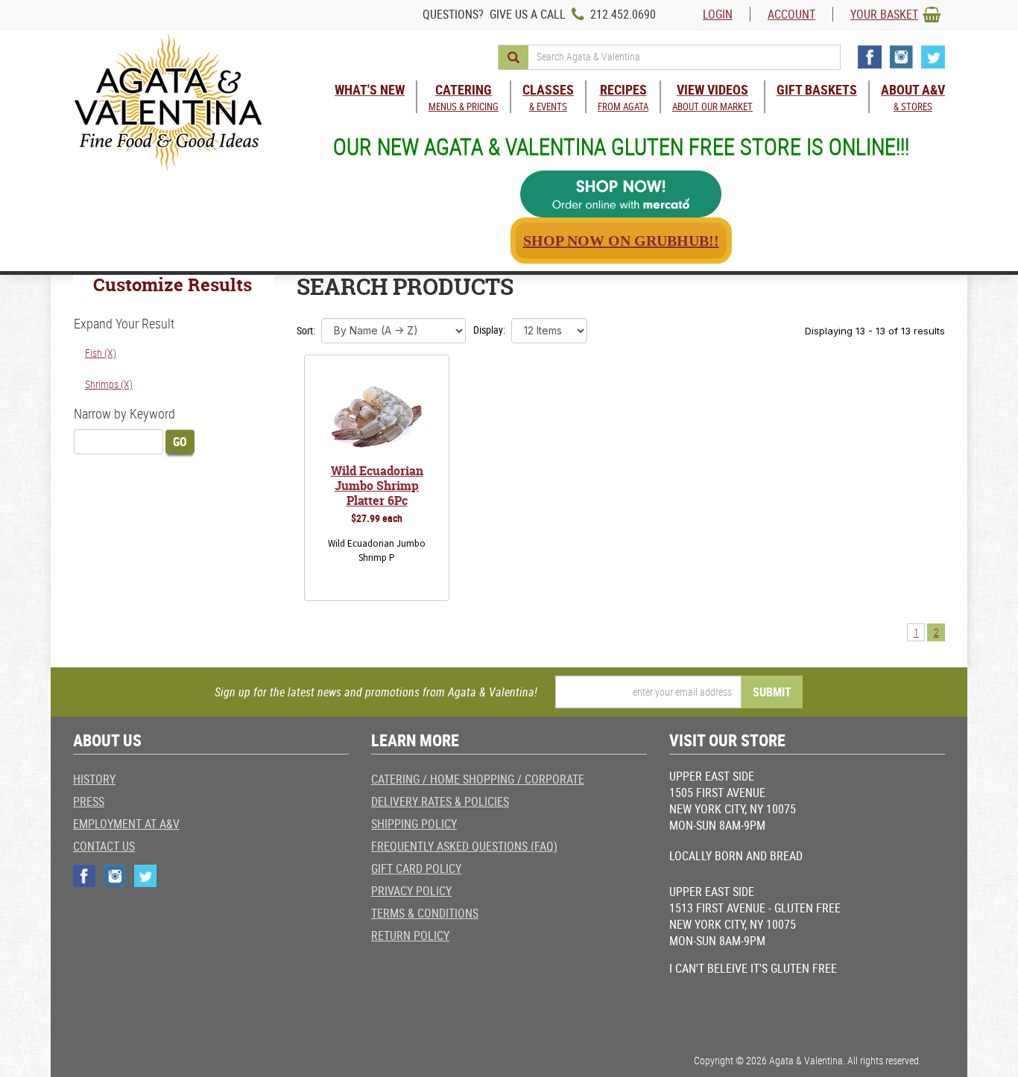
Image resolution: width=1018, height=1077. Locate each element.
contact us (104, 846)
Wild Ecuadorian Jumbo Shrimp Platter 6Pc (377, 486)
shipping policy (414, 824)
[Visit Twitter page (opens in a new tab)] (933, 57)
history (94, 779)
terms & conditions (424, 913)
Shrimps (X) (109, 384)
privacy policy (411, 891)
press (88, 801)
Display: (489, 330)
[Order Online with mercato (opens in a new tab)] (621, 194)
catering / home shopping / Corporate (477, 779)
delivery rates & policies (440, 801)
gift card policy (416, 868)
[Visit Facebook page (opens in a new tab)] (870, 57)
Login (718, 14)
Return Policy (410, 935)
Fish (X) (100, 353)
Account (791, 14)
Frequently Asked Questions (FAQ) (464, 846)
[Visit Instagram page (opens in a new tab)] (901, 57)
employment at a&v (126, 824)
